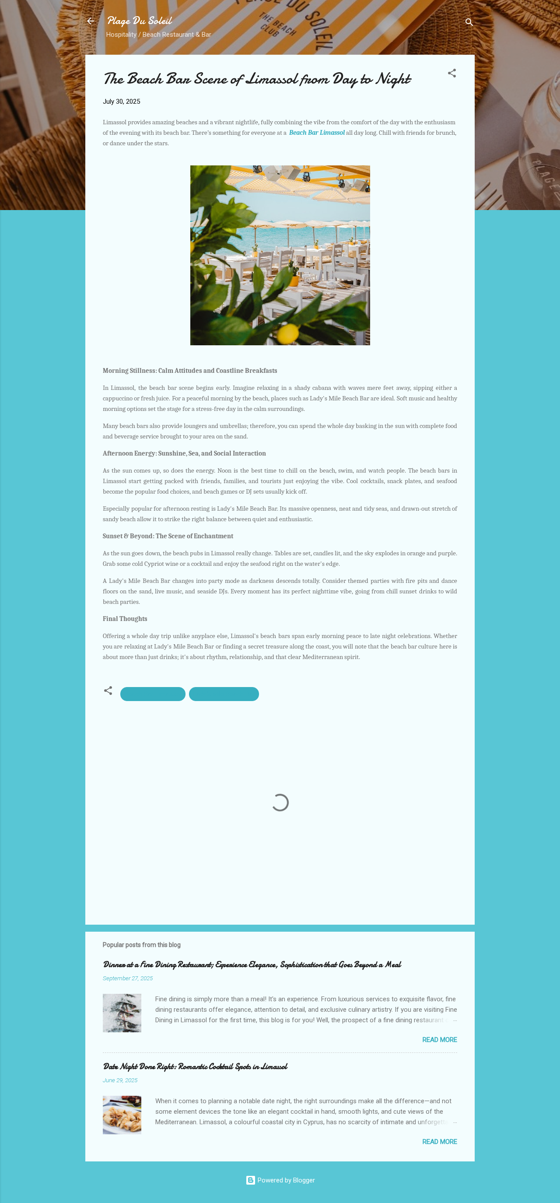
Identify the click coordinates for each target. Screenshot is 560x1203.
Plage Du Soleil (138, 21)
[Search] (469, 24)
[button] (452, 74)
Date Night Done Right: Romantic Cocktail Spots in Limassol (195, 1066)
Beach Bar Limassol (317, 133)
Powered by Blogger (285, 1180)
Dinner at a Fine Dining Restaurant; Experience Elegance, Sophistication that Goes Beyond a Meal (252, 964)
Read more (440, 1040)
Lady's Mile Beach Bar (224, 694)
